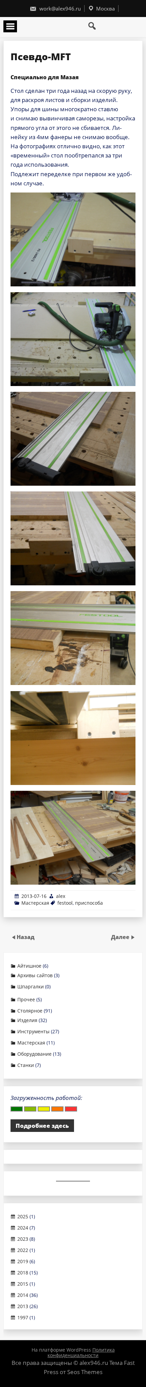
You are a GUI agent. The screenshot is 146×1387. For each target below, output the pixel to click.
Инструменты (33, 1032)
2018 (22, 1273)
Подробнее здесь (42, 1126)
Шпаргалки (30, 987)
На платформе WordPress (62, 1350)
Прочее (26, 1000)
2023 (22, 1239)
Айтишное (29, 966)
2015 (22, 1284)
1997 (22, 1318)
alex (60, 896)
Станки (25, 1065)
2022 (22, 1250)
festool (65, 903)
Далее (121, 936)
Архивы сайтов (35, 975)
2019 (22, 1261)
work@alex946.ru (59, 8)
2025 (22, 1217)
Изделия (27, 1020)
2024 (22, 1228)
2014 (22, 1295)
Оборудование (34, 1054)
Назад (26, 936)
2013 (22, 1306)
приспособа (89, 903)
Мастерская (35, 903)
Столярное (29, 1011)
